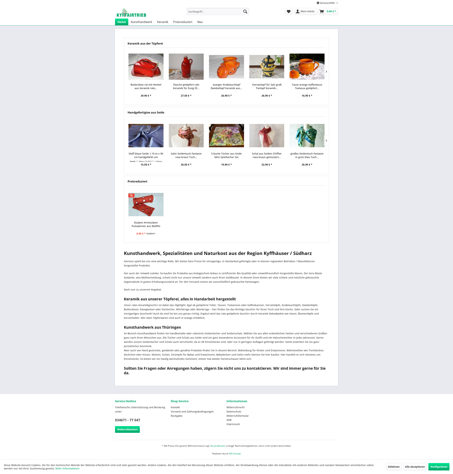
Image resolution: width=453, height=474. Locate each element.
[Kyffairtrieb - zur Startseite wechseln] (131, 12)
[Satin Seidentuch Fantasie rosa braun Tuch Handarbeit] (186, 135)
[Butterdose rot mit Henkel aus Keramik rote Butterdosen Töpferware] (146, 66)
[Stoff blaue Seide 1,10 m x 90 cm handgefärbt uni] (146, 135)
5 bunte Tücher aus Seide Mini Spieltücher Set (226, 155)
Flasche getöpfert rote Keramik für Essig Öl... (186, 86)
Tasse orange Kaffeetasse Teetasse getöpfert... (307, 86)
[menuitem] (218, 11)
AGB (228, 419)
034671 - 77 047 (127, 420)
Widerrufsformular (237, 415)
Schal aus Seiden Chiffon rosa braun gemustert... (267, 155)
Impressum (233, 424)
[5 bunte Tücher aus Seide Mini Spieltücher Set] (226, 135)
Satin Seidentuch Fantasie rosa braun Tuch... (186, 155)
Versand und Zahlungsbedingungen (192, 411)
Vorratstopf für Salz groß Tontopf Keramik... (267, 86)
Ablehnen (394, 466)
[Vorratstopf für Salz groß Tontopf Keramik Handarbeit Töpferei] (266, 66)
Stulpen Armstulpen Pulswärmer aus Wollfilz (146, 224)
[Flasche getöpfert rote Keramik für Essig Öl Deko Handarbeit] (186, 66)
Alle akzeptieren (415, 466)
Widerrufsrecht (235, 407)
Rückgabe (176, 415)
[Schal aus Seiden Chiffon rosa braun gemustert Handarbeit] (266, 135)
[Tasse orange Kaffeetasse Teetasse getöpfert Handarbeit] (307, 66)
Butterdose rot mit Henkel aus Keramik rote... (146, 86)
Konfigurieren (439, 466)
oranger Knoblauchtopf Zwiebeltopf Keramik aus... (226, 86)
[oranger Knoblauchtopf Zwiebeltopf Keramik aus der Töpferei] (226, 66)
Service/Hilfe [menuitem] (327, 3)
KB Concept (235, 453)
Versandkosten (218, 445)
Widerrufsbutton (127, 429)
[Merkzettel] (289, 11)
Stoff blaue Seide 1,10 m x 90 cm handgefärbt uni (146, 155)
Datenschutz (233, 411)
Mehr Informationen (67, 468)
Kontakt (175, 407)
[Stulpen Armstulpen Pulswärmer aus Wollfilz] (146, 204)
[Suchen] (245, 11)
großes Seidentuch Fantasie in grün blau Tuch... (307, 155)
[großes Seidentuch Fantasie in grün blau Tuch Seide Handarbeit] (307, 135)
